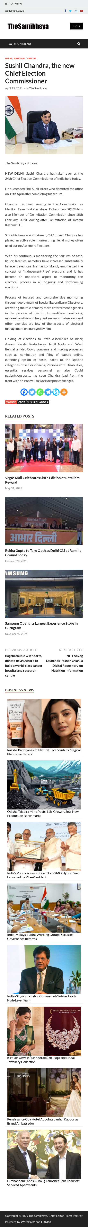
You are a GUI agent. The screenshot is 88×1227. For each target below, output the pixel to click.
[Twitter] (70, 11)
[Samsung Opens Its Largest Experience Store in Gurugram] (44, 619)
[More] (64, 392)
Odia (76, 26)
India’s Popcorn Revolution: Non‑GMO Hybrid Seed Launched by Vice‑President (43, 875)
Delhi (8, 58)
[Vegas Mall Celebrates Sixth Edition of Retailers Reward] (44, 473)
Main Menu (22, 43)
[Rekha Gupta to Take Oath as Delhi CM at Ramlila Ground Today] (44, 546)
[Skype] (56, 392)
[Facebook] (65, 11)
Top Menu (15, 3)
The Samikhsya (38, 88)
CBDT (21, 402)
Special (31, 58)
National (19, 58)
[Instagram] (76, 11)
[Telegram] (48, 392)
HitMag (46, 1222)
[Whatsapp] (40, 392)
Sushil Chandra (37, 402)
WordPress (28, 1222)
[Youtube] (81, 11)
